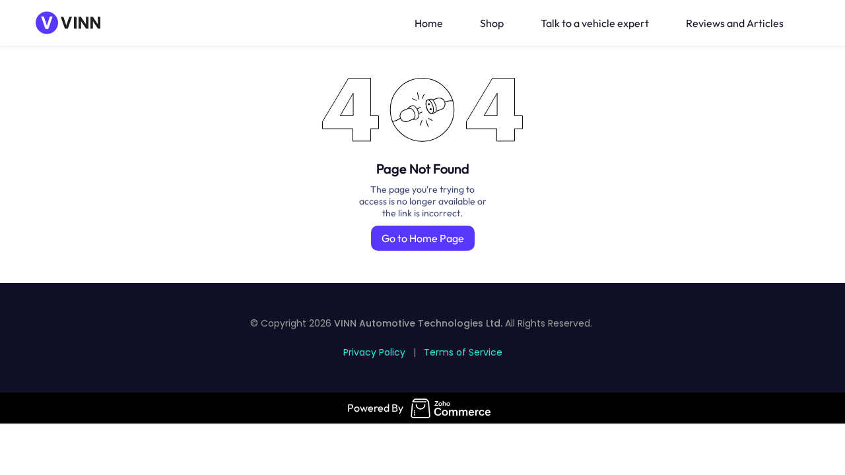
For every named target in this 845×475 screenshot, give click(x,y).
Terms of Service (463, 352)
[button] (807, 23)
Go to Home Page (423, 238)
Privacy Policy (374, 352)
